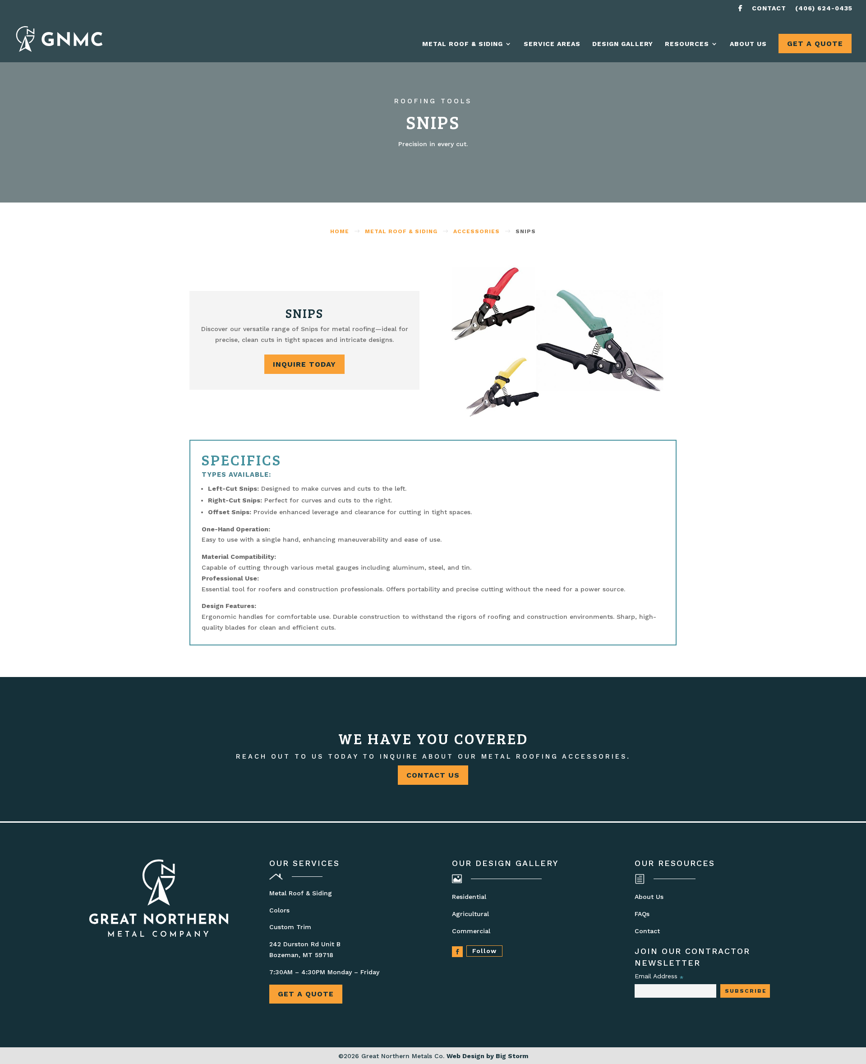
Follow (484, 950)
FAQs (642, 913)
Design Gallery (622, 44)
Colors (279, 910)
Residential (469, 896)
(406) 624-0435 (823, 8)
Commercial (471, 931)
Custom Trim (290, 926)
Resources (687, 44)
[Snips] (562, 415)
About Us (748, 44)
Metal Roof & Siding (462, 44)
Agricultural (470, 913)
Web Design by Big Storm (487, 1055)
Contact (769, 8)
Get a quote (306, 994)
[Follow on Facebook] (457, 951)
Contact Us (433, 775)
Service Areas (552, 44)
